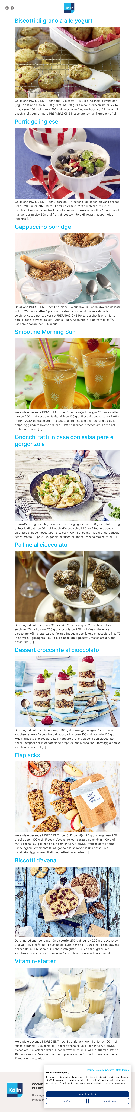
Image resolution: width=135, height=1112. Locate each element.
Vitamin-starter (35, 961)
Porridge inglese (36, 121)
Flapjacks (27, 755)
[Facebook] (12, 8)
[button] (127, 8)
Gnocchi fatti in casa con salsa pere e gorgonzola (64, 440)
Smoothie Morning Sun (45, 331)
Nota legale (122, 1070)
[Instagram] (7, 8)
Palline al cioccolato (41, 544)
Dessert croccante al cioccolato (57, 649)
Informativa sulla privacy (100, 1070)
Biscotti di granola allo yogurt (53, 20)
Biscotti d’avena (35, 860)
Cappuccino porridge (43, 226)
